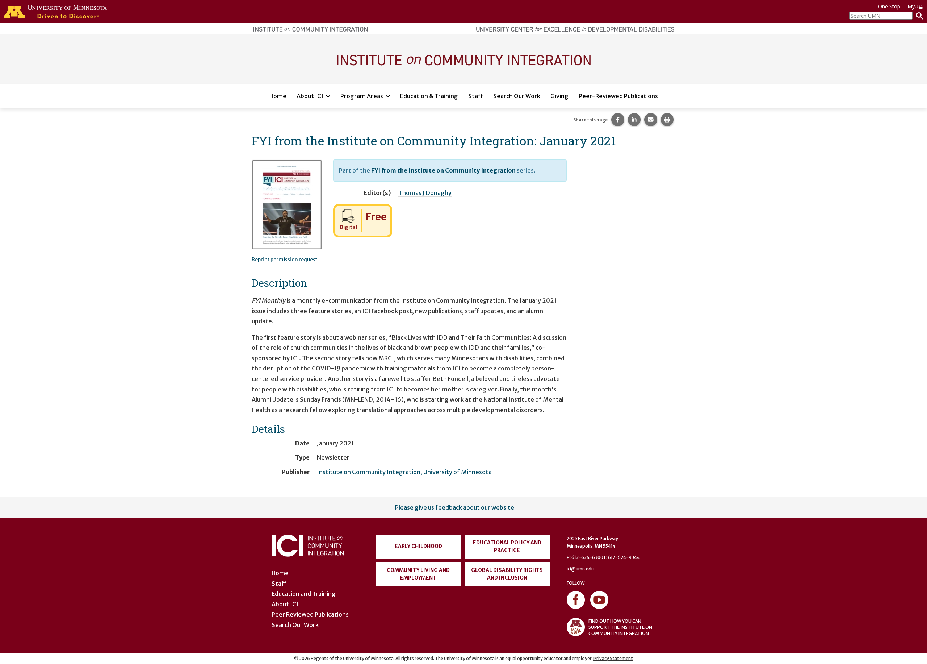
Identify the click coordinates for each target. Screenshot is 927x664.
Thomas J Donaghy (425, 192)
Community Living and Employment (418, 574)
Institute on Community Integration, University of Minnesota (404, 472)
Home (277, 96)
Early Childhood (418, 546)
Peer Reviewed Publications (310, 614)
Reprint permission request (285, 259)
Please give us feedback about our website (454, 507)
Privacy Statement (613, 658)
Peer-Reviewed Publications (618, 96)
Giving (559, 96)
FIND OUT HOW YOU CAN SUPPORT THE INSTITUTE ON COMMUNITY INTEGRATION (620, 627)
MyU (912, 6)
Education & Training (429, 96)
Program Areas (361, 96)
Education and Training (304, 593)
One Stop (889, 6)
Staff (475, 96)
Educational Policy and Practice (507, 546)
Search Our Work (516, 96)
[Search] (918, 16)
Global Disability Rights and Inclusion (507, 574)
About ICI (310, 96)
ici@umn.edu (580, 569)
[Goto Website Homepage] (463, 59)
